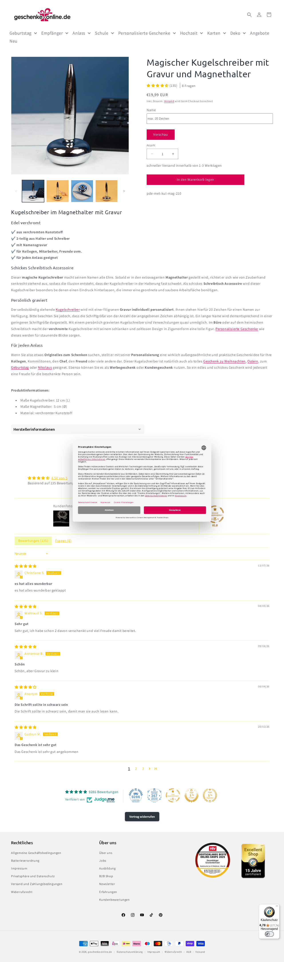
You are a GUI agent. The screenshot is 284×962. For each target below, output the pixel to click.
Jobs (102, 861)
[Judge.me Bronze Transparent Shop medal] (215, 514)
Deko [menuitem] (235, 33)
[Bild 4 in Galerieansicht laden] (106, 191)
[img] (26, 566)
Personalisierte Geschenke (236, 329)
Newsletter (107, 884)
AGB (188, 951)
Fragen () (63, 540)
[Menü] (277, 907)
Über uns (105, 853)
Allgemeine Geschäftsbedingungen (36, 853)
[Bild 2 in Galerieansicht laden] (57, 191)
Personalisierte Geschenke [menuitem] (144, 33)
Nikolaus (45, 367)
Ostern (252, 361)
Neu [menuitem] (14, 41)
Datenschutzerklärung (130, 951)
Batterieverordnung (25, 861)
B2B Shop (106, 876)
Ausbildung (107, 868)
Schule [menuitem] (101, 33)
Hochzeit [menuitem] (189, 33)
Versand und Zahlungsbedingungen (37, 884)
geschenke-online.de (100, 951)
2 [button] (136, 768)
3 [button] (143, 768)
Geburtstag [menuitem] (21, 33)
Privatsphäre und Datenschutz (33, 876)
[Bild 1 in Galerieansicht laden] (33, 191)
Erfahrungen (108, 892)
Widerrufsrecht (21, 892)
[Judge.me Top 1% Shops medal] (191, 795)
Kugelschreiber (68, 309)
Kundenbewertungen (114, 900)
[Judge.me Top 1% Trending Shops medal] (210, 795)
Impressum (19, 868)
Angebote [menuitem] (259, 33)
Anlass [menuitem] (79, 33)
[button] (249, 15)
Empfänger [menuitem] (52, 33)
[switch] (269, 934)
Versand (169, 101)
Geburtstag (20, 367)
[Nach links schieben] (16, 191)
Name (151, 109)
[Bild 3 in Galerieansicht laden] (82, 191)
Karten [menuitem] (214, 33)
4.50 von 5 (59, 478)
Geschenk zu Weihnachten (224, 361)
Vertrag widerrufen (142, 817)
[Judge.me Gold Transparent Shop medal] (173, 795)
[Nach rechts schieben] (124, 191)
